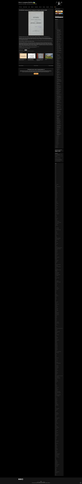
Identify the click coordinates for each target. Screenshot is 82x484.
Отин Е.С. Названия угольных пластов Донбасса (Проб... (58, 47)
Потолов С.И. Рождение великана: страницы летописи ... (58, 39)
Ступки (56, 431)
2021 (56, 24)
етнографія (56, 261)
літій (55, 326)
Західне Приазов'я (57, 272)
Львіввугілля (56, 332)
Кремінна (56, 315)
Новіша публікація (21, 65)
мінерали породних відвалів (58, 351)
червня (57, 140)
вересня (57, 137)
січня (57, 144)
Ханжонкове (56, 449)
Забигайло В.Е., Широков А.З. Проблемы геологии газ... (59, 58)
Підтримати (36, 73)
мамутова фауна (57, 334)
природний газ (56, 389)
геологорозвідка (56, 223)
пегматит (56, 371)
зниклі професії (56, 275)
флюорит (56, 445)
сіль (55, 406)
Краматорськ (56, 309)
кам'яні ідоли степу (57, 288)
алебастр (56, 188)
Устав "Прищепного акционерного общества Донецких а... (58, 123)
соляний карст (56, 423)
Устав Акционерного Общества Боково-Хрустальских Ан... (58, 127)
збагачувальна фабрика (57, 274)
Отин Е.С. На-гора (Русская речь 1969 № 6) (58, 53)
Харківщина (56, 451)
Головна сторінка (36, 65)
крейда (56, 311)
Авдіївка (56, 185)
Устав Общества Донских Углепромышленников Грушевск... (59, 109)
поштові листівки (57, 387)
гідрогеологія (56, 225)
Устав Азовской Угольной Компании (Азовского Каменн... (58, 81)
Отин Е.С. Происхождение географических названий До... (58, 55)
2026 (56, 20)
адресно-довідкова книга (57, 186)
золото (56, 276)
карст (55, 292)
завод (55, 267)
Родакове (56, 393)
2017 (56, 28)
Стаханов (56, 428)
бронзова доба (56, 203)
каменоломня (56, 289)
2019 (56, 26)
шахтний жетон (56, 465)
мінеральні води (57, 352)
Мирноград (56, 346)
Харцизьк (56, 452)
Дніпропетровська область (58, 248)
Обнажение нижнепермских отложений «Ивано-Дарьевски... (58, 63)
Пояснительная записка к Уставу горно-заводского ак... (58, 100)
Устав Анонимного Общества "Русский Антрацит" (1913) (58, 111)
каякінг (56, 296)
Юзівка (56, 470)
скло (55, 411)
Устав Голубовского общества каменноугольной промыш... (58, 75)
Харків (55, 450)
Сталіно (56, 425)
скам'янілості (56, 409)
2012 (55, 168)
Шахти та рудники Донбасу (25, 2)
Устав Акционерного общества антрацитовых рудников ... (58, 130)
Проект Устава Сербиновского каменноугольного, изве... (58, 84)
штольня (56, 468)
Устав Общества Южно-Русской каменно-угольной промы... (58, 65)
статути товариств (57, 427)
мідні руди (56, 348)
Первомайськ (56, 372)
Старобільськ (56, 426)
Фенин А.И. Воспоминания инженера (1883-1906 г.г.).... (58, 94)
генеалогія (56, 220)
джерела (56, 244)
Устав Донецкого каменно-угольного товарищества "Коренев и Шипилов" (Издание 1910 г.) (28, 47)
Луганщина (56, 329)
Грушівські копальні (57, 239)
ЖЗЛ (55, 263)
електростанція (56, 260)
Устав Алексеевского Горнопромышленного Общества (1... (58, 67)
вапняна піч (56, 207)
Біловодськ (56, 202)
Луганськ (56, 327)
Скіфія (56, 410)
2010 (55, 166)
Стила (55, 429)
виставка (56, 208)
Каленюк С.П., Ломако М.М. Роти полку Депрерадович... (58, 92)
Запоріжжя (56, 271)
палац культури (56, 366)
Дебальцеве (56, 241)
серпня (57, 138)
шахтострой (56, 466)
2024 (55, 181)
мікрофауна (56, 349)
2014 (56, 147)
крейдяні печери (57, 313)
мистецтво (56, 347)
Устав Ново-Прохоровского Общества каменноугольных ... (58, 119)
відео (55, 209)
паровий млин (56, 370)
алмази (56, 189)
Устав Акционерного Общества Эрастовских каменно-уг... (58, 114)
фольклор (56, 446)
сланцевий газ (56, 412)
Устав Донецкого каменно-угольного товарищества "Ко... (58, 121)
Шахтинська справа (57, 464)
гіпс (55, 226)
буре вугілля (56, 205)
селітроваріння (56, 404)
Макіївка (56, 333)
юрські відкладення (57, 471)
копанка (56, 307)
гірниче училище (57, 227)
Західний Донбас (57, 273)
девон (55, 242)
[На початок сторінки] (80, 483)
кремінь (56, 316)
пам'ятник (56, 369)
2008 (55, 164)
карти (55, 293)
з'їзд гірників (56, 265)
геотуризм (56, 224)
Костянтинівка (56, 308)
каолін (55, 290)
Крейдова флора (57, 312)
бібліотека (56, 201)
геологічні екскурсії (57, 221)
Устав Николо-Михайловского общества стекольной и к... (58, 105)
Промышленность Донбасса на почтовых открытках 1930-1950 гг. (58, 159)
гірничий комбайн (57, 228)
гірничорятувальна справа (58, 229)
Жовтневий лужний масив (58, 264)
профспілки (56, 390)
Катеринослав (56, 295)
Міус (55, 353)
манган (56, 335)
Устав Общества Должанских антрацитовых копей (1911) (58, 72)
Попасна (56, 386)
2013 (55, 169)
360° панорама (56, 184)
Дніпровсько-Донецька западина (58, 247)
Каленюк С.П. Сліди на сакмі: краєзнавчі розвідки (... (58, 88)
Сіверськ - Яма (56, 405)
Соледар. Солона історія (57, 158)
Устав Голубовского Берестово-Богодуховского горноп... (58, 70)
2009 (55, 165)
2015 (56, 146)
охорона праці (56, 365)
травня (57, 141)
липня (57, 139)
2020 (56, 25)
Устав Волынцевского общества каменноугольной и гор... (58, 107)
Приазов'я (56, 388)
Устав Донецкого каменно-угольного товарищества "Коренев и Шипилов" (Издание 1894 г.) (30, 46)
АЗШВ (55, 187)
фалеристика (56, 443)
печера (56, 374)
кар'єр (55, 291)
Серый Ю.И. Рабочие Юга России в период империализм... (58, 34)
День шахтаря (56, 243)
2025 (55, 182)
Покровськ (56, 385)
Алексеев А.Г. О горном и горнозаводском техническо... (59, 134)
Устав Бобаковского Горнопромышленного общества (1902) (58, 96)
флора (56, 444)
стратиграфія (56, 430)
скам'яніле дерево (57, 408)
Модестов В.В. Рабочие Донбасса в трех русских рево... (58, 37)
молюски (56, 354)
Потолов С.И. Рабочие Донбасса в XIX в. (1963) (58, 41)
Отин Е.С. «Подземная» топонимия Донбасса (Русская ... (58, 49)
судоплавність (56, 432)
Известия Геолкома (57, 277)
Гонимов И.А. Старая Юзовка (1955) (58, 43)
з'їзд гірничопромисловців (58, 266)
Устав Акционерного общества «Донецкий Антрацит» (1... (58, 125)
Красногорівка (56, 310)
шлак (55, 467)
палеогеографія (57, 367)
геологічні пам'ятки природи (58, 222)
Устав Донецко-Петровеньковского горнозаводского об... (58, 79)
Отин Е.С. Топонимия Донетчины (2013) (58, 56)
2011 (55, 167)
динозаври (56, 246)
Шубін (55, 469)
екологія (56, 259)
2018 (56, 27)
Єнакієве (56, 262)
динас (55, 245)
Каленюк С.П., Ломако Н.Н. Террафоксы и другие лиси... (58, 90)
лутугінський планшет (57, 331)
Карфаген (56, 294)
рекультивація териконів (57, 391)
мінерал (56, 350)
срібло (55, 424)
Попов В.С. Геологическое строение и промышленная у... (58, 61)
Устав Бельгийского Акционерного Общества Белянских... (58, 116)
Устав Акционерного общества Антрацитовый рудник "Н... (58, 102)
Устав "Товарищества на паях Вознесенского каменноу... (58, 98)
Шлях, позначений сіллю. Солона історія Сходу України (58, 154)
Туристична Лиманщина (57, 157)
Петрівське (56, 373)
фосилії (56, 447)
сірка (55, 407)
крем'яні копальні (57, 314)
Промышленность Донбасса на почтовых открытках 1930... (58, 45)
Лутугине (56, 330)
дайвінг (56, 240)
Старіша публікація (51, 65)
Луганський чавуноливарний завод (58, 328)
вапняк (56, 206)
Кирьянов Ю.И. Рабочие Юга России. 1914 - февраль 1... (58, 32)
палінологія (56, 368)
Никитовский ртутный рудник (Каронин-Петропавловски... (58, 30)
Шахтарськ (56, 463)
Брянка (56, 204)
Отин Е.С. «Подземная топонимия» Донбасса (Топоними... (58, 51)
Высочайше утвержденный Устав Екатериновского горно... (58, 77)
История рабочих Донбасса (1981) (58, 35)
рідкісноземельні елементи (58, 392)
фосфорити (56, 448)
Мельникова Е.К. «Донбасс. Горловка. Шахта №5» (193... (58, 86)
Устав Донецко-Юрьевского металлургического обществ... (58, 132)
